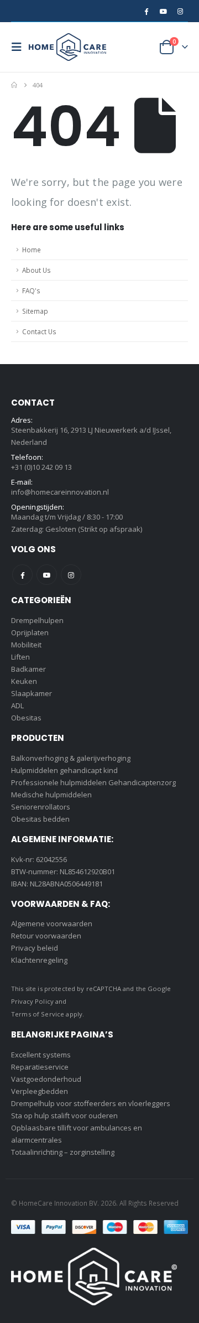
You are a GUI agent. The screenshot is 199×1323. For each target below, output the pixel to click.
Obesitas (26, 718)
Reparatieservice (40, 1067)
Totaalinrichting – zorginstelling (62, 1152)
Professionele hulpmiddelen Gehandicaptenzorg (93, 782)
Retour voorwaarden (46, 936)
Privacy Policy (32, 1001)
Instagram (71, 574)
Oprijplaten (30, 632)
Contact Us (39, 331)
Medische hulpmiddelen (51, 795)
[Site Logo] (67, 47)
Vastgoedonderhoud (46, 1079)
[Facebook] (146, 11)
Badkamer (28, 669)
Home (31, 249)
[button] (20, 47)
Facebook (22, 574)
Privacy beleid (34, 948)
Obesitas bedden (40, 819)
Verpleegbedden (39, 1091)
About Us (36, 270)
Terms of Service (37, 1014)
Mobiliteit (26, 645)
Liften (20, 657)
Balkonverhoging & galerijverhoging (70, 758)
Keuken (24, 681)
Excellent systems (41, 1055)
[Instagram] (180, 11)
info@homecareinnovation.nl (60, 492)
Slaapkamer (31, 693)
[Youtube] (163, 11)
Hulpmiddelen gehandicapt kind (64, 770)
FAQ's (31, 290)
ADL (17, 705)
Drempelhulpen (37, 620)
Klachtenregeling (39, 960)
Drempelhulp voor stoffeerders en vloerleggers (90, 1103)
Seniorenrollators (40, 807)
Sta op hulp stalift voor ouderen (64, 1115)
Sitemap (35, 311)
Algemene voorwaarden (51, 923)
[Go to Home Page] (14, 85)
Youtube (46, 574)
